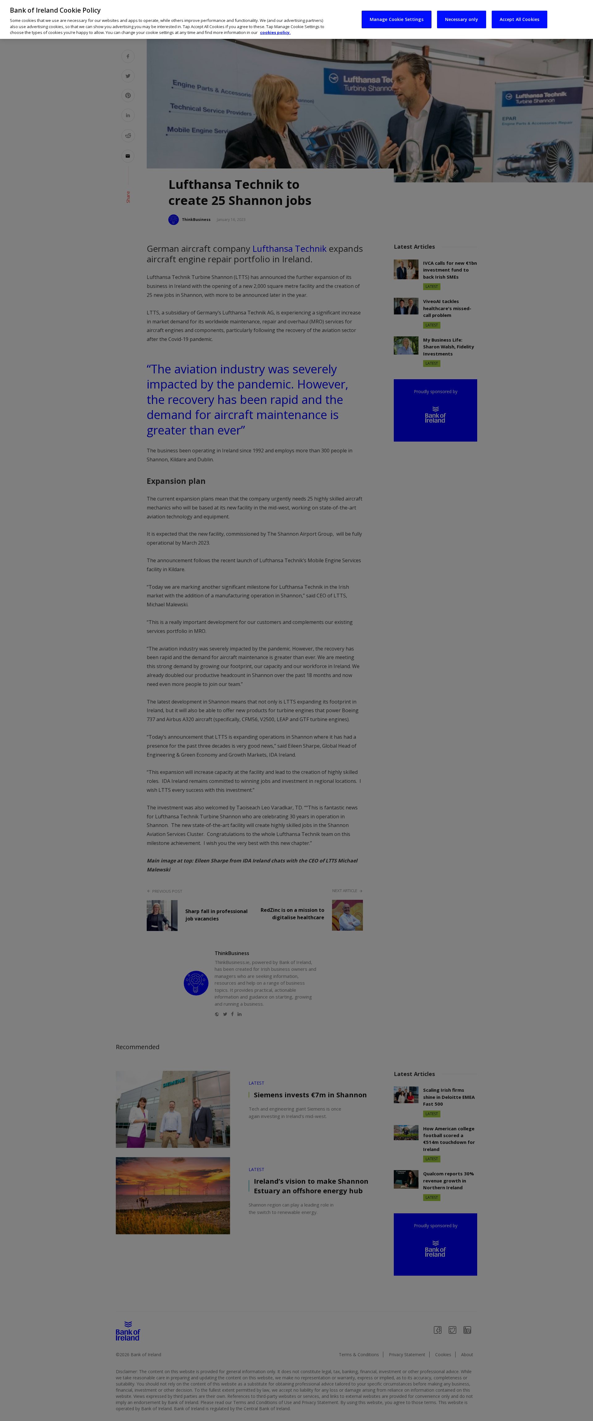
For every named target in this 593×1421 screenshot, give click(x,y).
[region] (296, 19)
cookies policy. (275, 32)
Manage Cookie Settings (396, 19)
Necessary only (461, 19)
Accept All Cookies (520, 19)
